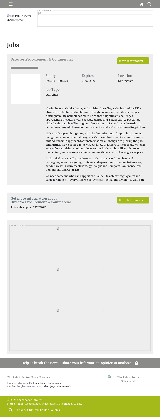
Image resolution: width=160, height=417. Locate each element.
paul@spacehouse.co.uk (48, 383)
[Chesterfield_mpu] (80, 328)
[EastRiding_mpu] (80, 287)
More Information (131, 60)
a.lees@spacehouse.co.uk (57, 386)
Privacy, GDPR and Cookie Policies (38, 410)
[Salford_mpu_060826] (80, 246)
